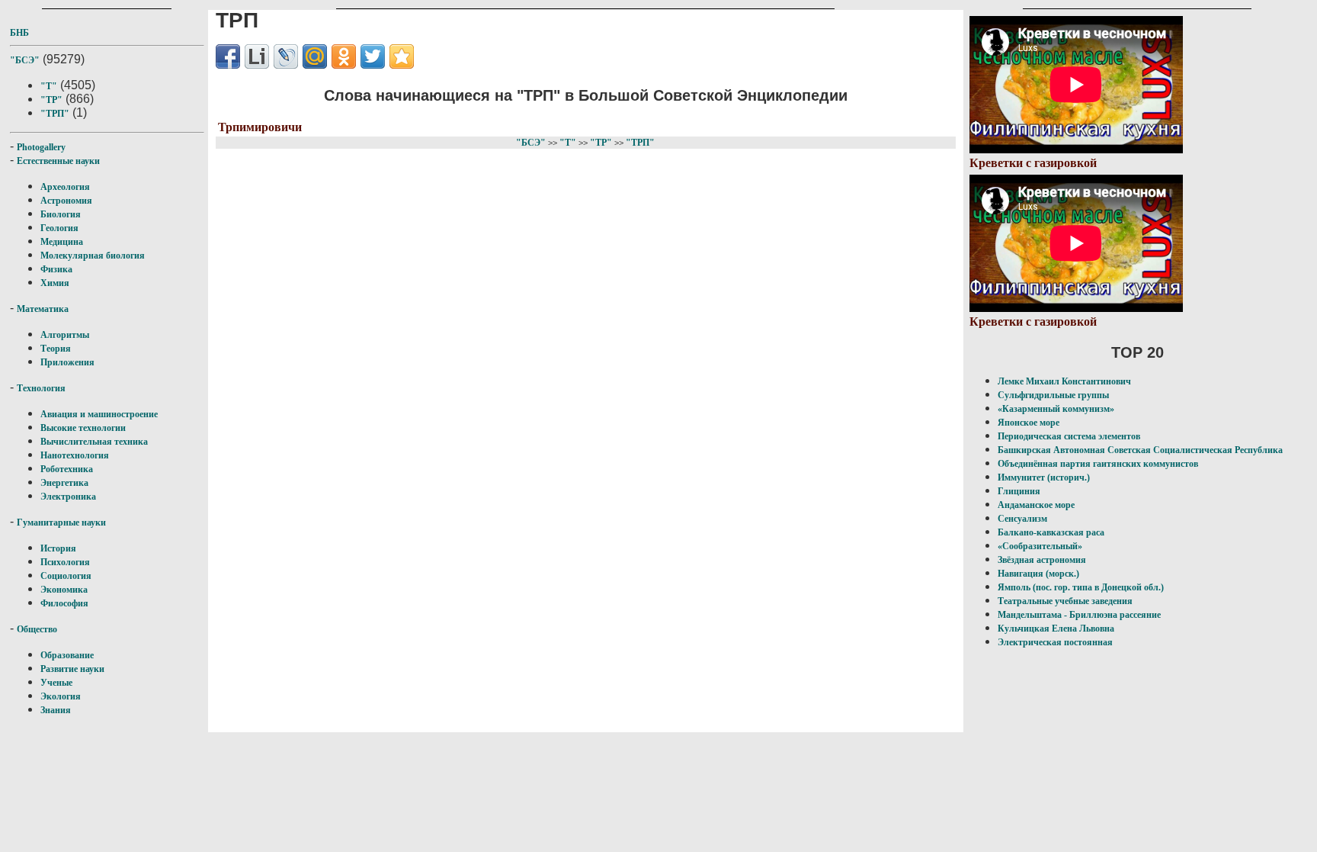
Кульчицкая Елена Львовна (1056, 628)
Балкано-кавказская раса (1051, 532)
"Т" (48, 86)
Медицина (61, 241)
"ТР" (51, 100)
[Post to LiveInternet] (257, 56)
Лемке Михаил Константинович (1064, 381)
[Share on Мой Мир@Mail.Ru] (315, 56)
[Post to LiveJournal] (286, 56)
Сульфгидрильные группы (1053, 395)
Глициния (1019, 491)
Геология (59, 228)
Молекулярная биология (92, 255)
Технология (41, 388)
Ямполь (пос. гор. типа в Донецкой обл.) (1081, 587)
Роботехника (66, 469)
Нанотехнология (74, 455)
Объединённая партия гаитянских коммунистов (1098, 463)
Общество (37, 629)
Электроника (68, 496)
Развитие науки (72, 669)
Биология (60, 214)
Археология (65, 187)
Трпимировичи (260, 127)
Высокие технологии (83, 428)
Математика (43, 309)
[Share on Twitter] (372, 56)
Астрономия (66, 200)
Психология (65, 562)
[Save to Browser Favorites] (401, 56)
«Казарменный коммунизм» (1056, 408)
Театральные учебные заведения (1065, 601)
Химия (54, 283)
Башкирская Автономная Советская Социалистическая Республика (1140, 450)
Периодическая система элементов (1069, 436)
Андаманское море (1036, 505)
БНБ (19, 32)
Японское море (1028, 422)
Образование (67, 655)
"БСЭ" (25, 60)
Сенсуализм (1022, 518)
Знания (55, 710)
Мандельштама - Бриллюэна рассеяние (1079, 614)
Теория (55, 348)
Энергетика (64, 482)
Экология (60, 696)
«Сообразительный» (1040, 546)
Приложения (67, 362)
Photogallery (41, 147)
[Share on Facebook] (228, 56)
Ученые (56, 682)
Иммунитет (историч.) (1044, 477)
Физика (56, 269)
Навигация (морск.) (1038, 573)
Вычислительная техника (94, 441)
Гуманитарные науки (61, 522)
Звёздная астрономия (1042, 560)
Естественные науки (58, 161)
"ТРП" (54, 113)
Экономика (64, 589)
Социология (65, 576)
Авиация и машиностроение (99, 414)
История (58, 548)
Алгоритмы (64, 335)
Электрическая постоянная (1055, 642)
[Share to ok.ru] (344, 56)
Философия (64, 603)
